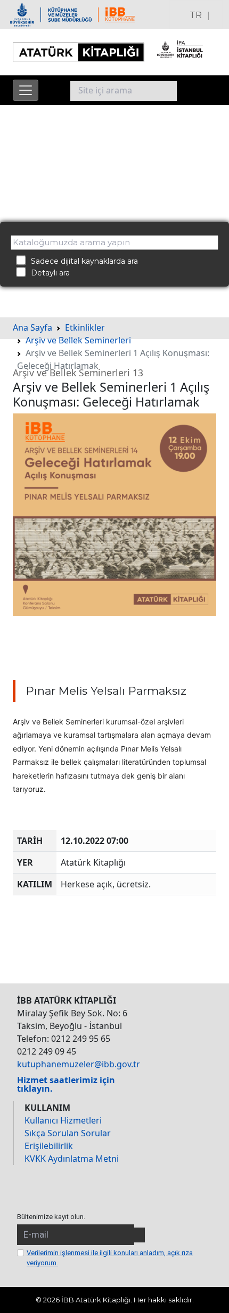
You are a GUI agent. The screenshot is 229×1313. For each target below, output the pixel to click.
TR (196, 15)
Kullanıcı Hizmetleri (63, 1120)
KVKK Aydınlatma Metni (71, 1158)
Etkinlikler (85, 327)
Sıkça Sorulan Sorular (67, 1133)
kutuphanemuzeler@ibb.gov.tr (78, 1064)
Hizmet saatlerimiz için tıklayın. (66, 1084)
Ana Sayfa (32, 327)
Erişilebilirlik (48, 1146)
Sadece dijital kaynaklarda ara (81, 261)
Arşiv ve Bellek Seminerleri (78, 340)
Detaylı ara (47, 273)
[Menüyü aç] (25, 90)
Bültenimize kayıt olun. (51, 1217)
